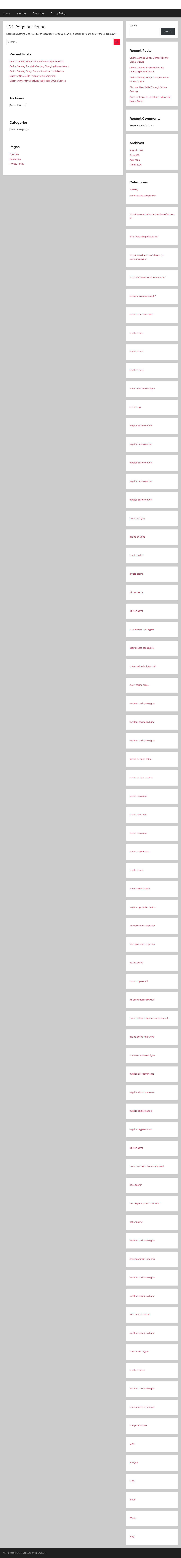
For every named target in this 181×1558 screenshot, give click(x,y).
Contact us (38, 13)
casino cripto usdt (139, 981)
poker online (136, 1222)
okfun (133, 1499)
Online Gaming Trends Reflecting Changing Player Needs (39, 66)
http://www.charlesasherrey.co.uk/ (148, 277)
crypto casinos (137, 1370)
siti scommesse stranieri (142, 999)
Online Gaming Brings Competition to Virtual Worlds (37, 71)
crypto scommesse (139, 851)
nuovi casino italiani (140, 888)
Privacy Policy (58, 13)
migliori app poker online (142, 907)
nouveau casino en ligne (142, 388)
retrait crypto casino (140, 1314)
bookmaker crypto (139, 1351)
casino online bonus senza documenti (149, 1018)
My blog (134, 189)
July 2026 (134, 155)
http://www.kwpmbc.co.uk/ (144, 236)
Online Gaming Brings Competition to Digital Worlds (37, 61)
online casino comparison (143, 195)
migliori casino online (141, 425)
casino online (136, 962)
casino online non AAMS (142, 1036)
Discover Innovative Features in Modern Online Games (38, 80)
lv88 (132, 1536)
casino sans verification (141, 314)
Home (6, 13)
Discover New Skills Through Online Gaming (33, 76)
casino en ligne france (141, 777)
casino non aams (138, 796)
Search (133, 25)
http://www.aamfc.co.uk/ (143, 296)
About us (21, 13)
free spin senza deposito (142, 925)
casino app (135, 407)
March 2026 (136, 164)
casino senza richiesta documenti (147, 1166)
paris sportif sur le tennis (142, 1259)
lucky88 (134, 1462)
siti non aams (136, 592)
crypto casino (136, 333)
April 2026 (135, 160)
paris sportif (136, 1185)
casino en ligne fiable (140, 759)
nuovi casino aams (139, 685)
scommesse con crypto (142, 629)
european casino (138, 1425)
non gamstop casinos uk (142, 1407)
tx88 (132, 1481)
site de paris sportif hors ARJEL (145, 1203)
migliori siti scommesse (142, 1073)
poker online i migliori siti (143, 666)
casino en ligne (137, 518)
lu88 (132, 1444)
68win (133, 1518)
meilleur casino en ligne (142, 703)
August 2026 (136, 150)
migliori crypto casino (141, 1110)
